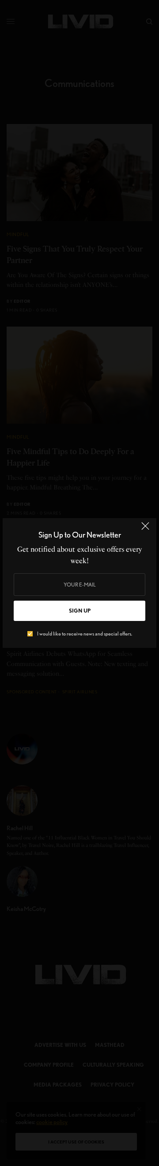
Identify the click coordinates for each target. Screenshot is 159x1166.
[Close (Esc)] (145, 530)
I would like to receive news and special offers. (84, 633)
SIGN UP (80, 610)
